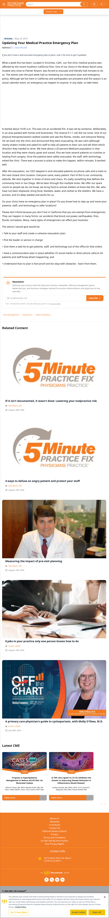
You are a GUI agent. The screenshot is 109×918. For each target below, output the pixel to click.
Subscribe (93, 298)
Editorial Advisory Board (54, 831)
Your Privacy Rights (54, 843)
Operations (27, 314)
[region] (54, 905)
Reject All (97, 912)
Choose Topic (51, 11)
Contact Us (54, 828)
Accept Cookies (78, 912)
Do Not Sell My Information (54, 840)
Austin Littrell (14, 646)
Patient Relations (43, 314)
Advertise (54, 821)
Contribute (54, 824)
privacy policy (56, 304)
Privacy (54, 834)
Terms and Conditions (54, 837)
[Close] (105, 897)
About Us (54, 818)
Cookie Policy (20, 907)
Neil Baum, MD (15, 405)
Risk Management (11, 314)
